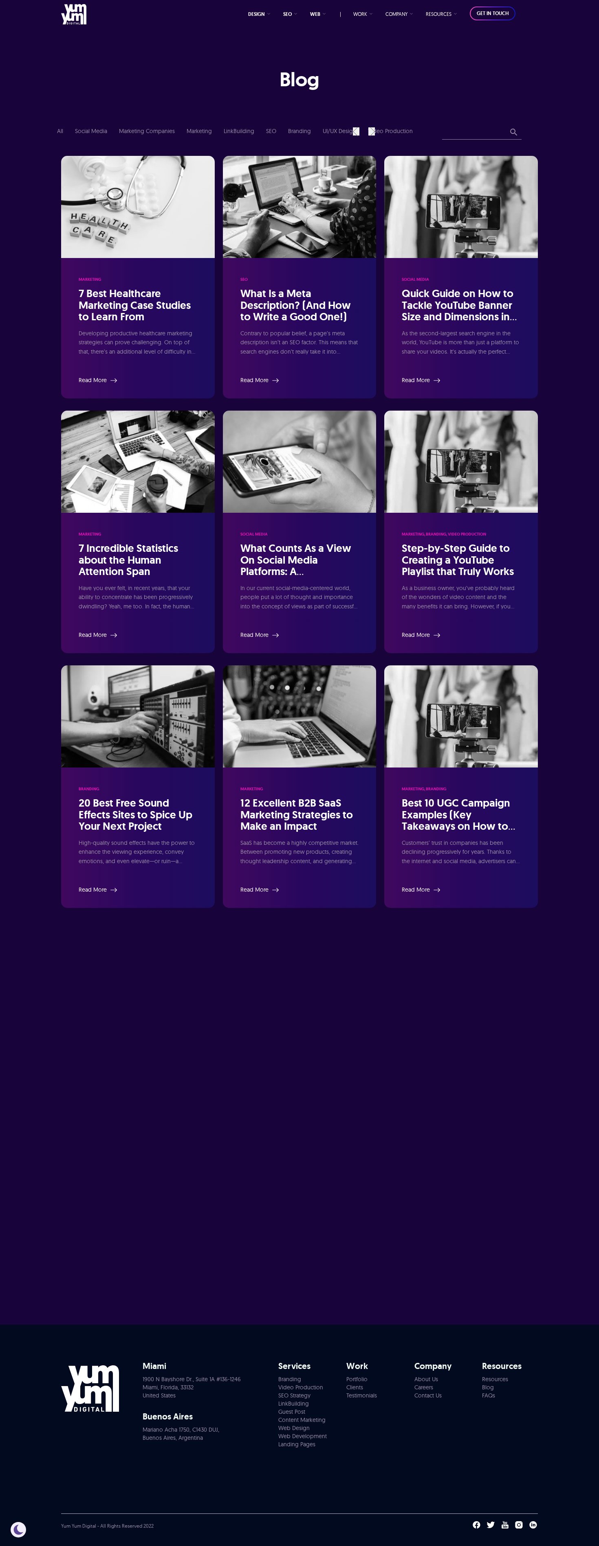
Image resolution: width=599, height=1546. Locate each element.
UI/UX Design (340, 131)
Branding (300, 131)
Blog (488, 1387)
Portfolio (357, 1379)
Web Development (302, 1436)
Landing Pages (296, 1444)
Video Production (390, 131)
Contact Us (428, 1395)
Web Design (294, 1428)
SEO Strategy (294, 1395)
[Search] (514, 132)
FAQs (488, 1395)
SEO (272, 131)
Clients (354, 1387)
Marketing (200, 131)
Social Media (92, 131)
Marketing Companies (147, 131)
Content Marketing (302, 1420)
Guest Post (291, 1411)
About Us (426, 1379)
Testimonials (361, 1395)
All (60, 131)
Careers (423, 1387)
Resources (495, 1379)
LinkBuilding (240, 131)
